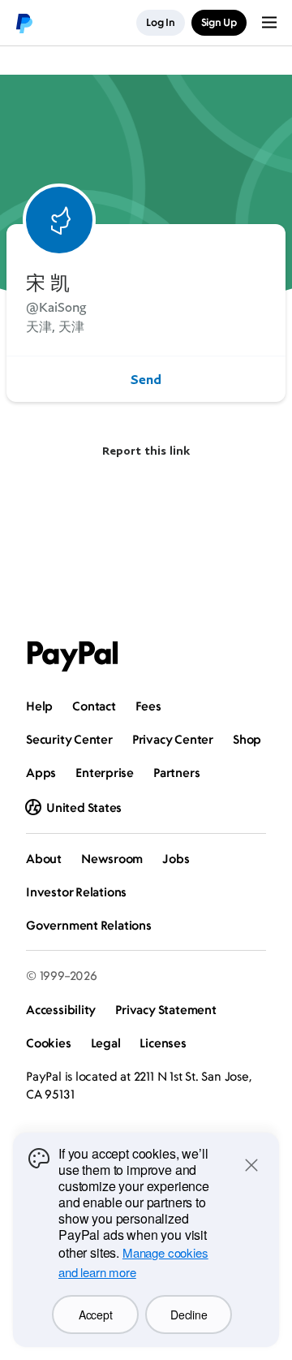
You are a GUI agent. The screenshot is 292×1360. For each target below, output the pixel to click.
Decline (188, 1314)
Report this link (146, 450)
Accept (95, 1314)
